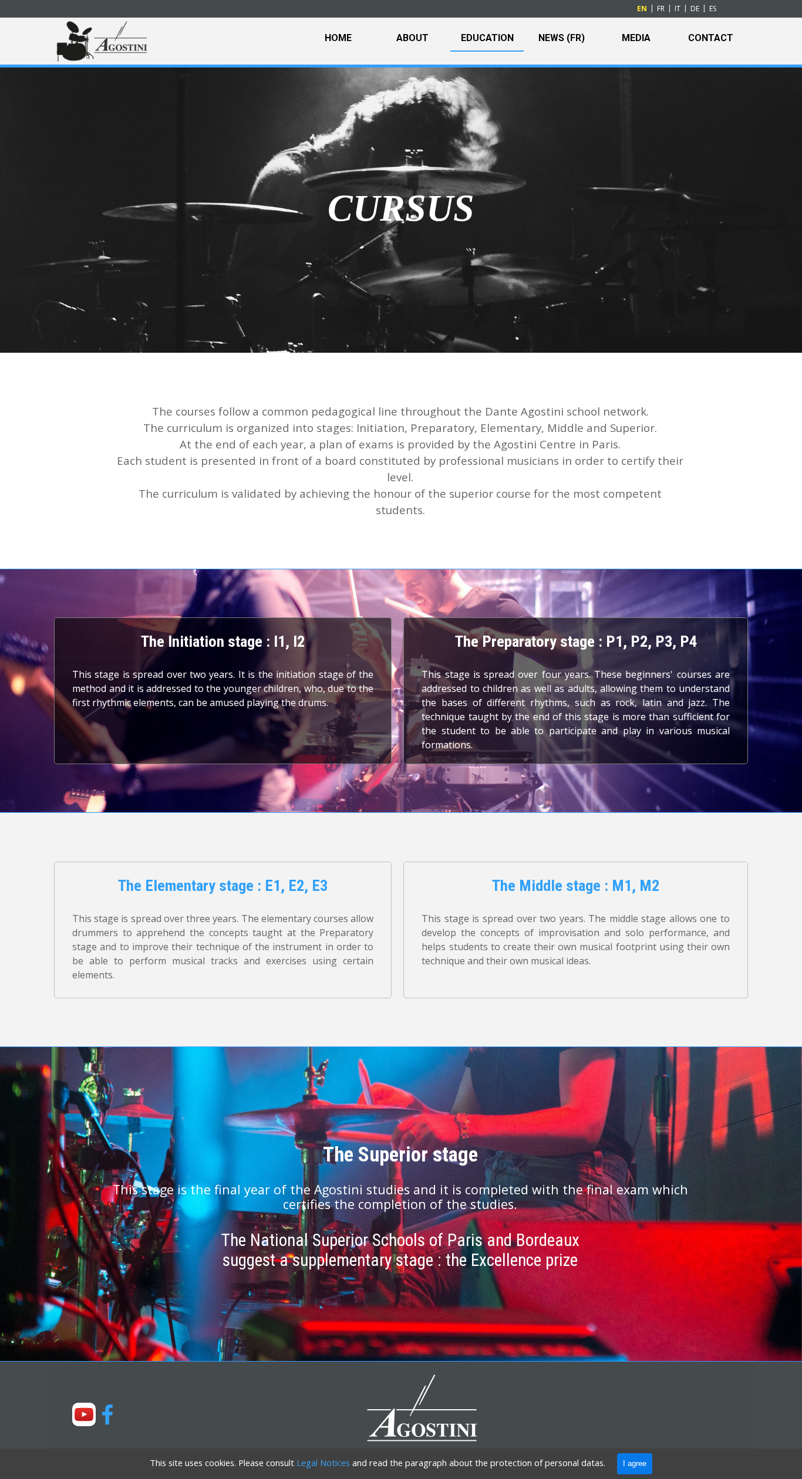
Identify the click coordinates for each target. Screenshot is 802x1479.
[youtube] (84, 1414)
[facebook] (107, 1414)
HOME (338, 37)
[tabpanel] (401, 208)
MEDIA (636, 37)
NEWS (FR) (561, 37)
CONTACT (710, 37)
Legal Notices (323, 1462)
